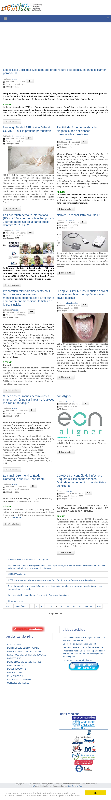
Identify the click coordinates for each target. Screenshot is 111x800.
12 (74, 606)
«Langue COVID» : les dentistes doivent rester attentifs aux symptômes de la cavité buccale (82, 294)
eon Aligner (64, 396)
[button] (30, 81)
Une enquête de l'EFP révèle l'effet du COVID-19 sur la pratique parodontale (27, 129)
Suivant (89, 606)
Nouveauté (70, 220)
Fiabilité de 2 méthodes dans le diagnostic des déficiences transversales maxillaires (77, 131)
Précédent (21, 606)
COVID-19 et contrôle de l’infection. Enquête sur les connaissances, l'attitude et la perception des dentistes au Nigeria (81, 480)
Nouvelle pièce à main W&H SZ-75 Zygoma (28, 559)
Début (8, 606)
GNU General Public (75, 786)
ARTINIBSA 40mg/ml (17, 574)
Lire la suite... (13, 121)
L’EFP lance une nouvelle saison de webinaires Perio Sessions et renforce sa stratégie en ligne (51, 580)
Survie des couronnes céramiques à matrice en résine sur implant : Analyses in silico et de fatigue (28, 399)
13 (80, 606)
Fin (99, 606)
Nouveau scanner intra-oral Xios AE (79, 215)
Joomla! (32, 786)
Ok (95, 793)
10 (62, 606)
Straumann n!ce (15, 601)
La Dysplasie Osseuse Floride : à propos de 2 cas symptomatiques (38, 595)
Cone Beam (16, 517)
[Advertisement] (55, 42)
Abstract (15, 79)
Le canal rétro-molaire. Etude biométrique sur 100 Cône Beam (24, 477)
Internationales (18, 136)
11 (68, 606)
